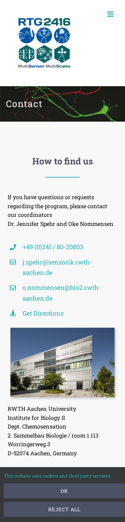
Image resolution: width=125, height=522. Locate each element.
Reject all (64, 509)
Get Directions (43, 313)
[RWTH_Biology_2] (62, 330)
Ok (64, 491)
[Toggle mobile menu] (111, 14)
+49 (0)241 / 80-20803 (53, 247)
